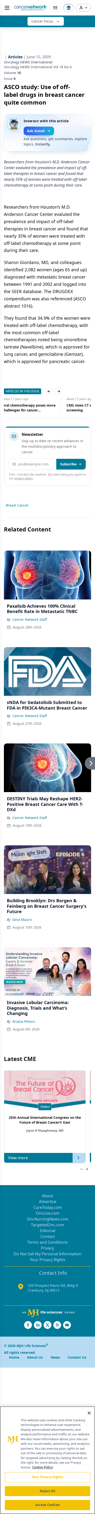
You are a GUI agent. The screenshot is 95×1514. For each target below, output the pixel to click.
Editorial (47, 1230)
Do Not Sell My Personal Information (47, 1254)
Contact (47, 1236)
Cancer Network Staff (29, 619)
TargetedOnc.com (47, 1224)
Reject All (47, 1491)
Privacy (47, 1248)
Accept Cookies (47, 1505)
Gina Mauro (22, 919)
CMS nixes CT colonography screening (27, 407)
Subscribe (68, 464)
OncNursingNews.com (47, 1219)
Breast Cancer (17, 505)
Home (14, 1357)
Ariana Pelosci (23, 1021)
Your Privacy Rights (47, 1259)
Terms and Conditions (47, 1242)
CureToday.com (47, 1207)
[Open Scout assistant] (68, 8)
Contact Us (77, 1357)
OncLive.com (47, 1213)
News (55, 1357)
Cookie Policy (42, 1467)
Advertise (47, 1201)
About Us (35, 1357)
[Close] (89, 1413)
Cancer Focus (42, 21)
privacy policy (23, 478)
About (47, 1195)
